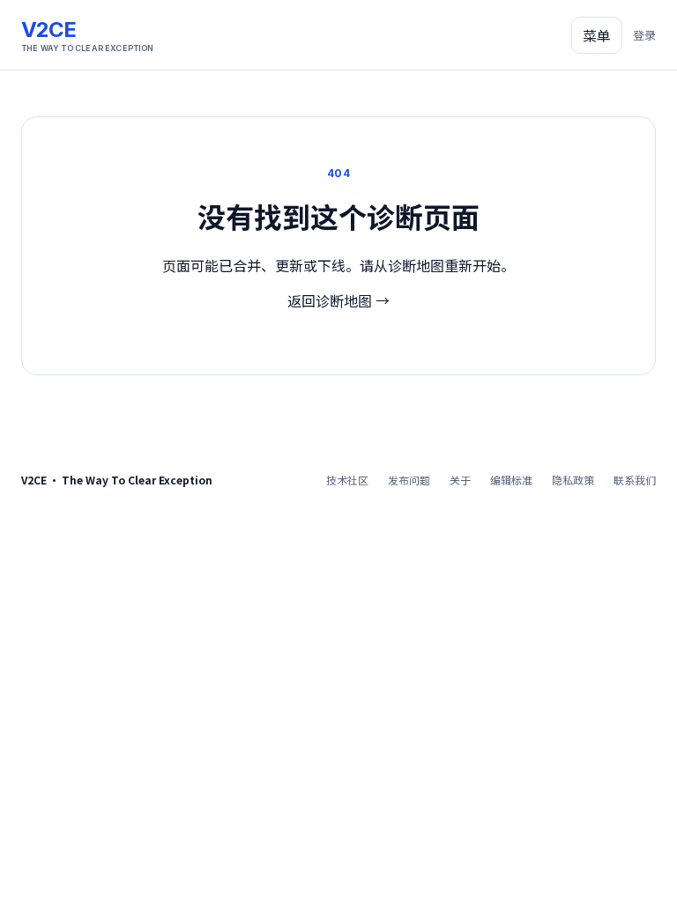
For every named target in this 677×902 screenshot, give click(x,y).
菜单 (597, 35)
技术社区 (347, 479)
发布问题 (409, 479)
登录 (644, 34)
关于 (460, 479)
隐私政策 (573, 479)
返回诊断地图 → (338, 300)
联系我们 (635, 479)
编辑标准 (511, 479)
